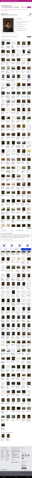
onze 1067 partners (6, 234)
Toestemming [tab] (4, 230)
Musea (21, 9)
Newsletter (24, 468)
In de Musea (3, 454)
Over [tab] (28, 230)
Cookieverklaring (29, 474)
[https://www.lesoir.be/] (17, 462)
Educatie (26, 9)
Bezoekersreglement (3, 457)
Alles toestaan (26, 249)
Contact (4, 2)
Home (1, 2)
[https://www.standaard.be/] (19, 462)
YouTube (26, 456)
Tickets (30, 7)
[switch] (12, 246)
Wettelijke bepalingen (24, 474)
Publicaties (7, 451)
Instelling (23, 9)
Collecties (17, 9)
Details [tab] (12, 230)
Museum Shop (3, 456)
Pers (7, 2)
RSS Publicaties (24, 466)
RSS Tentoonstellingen (24, 465)
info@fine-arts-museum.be (27, 470)
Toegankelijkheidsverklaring (17, 474)
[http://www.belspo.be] (12, 462)
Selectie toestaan (16, 249)
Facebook (23, 456)
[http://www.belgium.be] (14, 462)
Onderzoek (7, 449)
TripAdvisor (23, 459)
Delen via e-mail (30, 15)
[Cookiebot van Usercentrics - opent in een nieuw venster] (27, 228)
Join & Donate (24, 7)
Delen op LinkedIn (29, 15)
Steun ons (7, 459)
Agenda (14, 9)
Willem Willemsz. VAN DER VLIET (21, 28)
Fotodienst (7, 452)
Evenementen (10, 2)
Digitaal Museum (8, 456)
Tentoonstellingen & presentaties (8, 9)
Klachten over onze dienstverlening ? (9, 474)
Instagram (28, 456)
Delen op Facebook (28, 15)
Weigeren (5, 249)
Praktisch (2, 9)
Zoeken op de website (13, 2)
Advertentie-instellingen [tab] (19, 230)
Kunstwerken (30, 14)
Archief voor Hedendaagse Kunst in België (8, 455)
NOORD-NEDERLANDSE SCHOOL (21, 30)
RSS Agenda (23, 463)
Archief (7, 453)
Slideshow (29, 36)
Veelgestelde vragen (3, 450)
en (30, 2)
